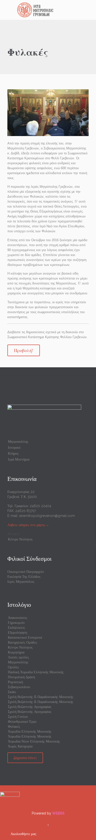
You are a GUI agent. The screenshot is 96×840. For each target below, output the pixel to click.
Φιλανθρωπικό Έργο (22, 721)
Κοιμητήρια (16, 652)
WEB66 (58, 813)
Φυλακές (13, 534)
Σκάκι (12, 692)
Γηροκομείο (16, 623)
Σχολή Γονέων (18, 717)
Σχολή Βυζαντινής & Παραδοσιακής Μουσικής (40, 697)
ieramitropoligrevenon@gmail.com (47, 516)
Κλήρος (13, 453)
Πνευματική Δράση (21, 677)
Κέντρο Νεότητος (20, 539)
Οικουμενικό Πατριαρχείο (25, 572)
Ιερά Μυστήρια (18, 459)
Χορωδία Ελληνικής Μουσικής (29, 731)
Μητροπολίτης (18, 441)
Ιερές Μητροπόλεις (20, 581)
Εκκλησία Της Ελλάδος (24, 577)
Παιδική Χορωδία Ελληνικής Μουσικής (36, 672)
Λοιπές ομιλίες (18, 657)
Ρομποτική (15, 682)
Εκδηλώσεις (16, 628)
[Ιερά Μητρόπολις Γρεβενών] (51, 10)
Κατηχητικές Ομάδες (22, 642)
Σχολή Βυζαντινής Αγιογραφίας (29, 707)
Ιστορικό (14, 447)
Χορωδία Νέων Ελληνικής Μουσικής (34, 741)
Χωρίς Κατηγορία (20, 746)
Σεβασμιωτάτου (19, 687)
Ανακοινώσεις (17, 618)
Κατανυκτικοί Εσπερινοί (25, 637)
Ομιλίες (13, 667)
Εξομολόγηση (17, 632)
